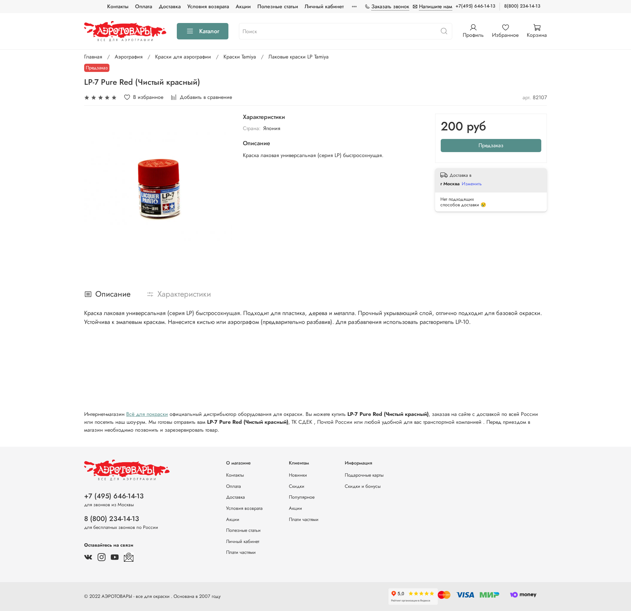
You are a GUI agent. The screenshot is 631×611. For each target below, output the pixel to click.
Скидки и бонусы (363, 486)
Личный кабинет (324, 6)
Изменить (472, 184)
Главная (93, 56)
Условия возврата (208, 6)
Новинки (298, 475)
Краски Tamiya (239, 56)
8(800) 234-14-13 (522, 6)
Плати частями (241, 552)
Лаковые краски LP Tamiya (299, 56)
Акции (243, 6)
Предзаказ (491, 145)
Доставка (170, 6)
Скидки (296, 486)
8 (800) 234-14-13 (111, 519)
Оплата (143, 6)
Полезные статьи (277, 6)
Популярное (302, 497)
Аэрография (129, 56)
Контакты (118, 6)
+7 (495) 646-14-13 (114, 496)
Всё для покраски (147, 414)
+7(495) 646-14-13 (475, 6)
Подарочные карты (364, 475)
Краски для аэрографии (183, 56)
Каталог (209, 31)
